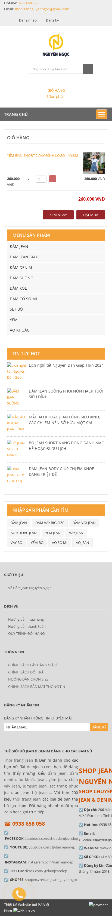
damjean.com (39, 766)
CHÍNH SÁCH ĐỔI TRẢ (25, 672)
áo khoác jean (32, 779)
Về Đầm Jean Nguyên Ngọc (29, 587)
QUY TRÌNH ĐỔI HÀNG (26, 633)
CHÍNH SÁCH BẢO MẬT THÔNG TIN (36, 686)
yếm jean (57, 779)
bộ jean (39, 792)
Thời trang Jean (18, 760)
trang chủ (16, 114)
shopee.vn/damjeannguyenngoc (51, 879)
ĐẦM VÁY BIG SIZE (49, 522)
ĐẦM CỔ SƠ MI (23, 298)
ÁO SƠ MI (59, 542)
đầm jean (57, 773)
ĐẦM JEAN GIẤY (24, 256)
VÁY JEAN (76, 532)
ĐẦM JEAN (19, 246)
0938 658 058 (28, 3)
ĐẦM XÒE (18, 288)
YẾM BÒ (37, 542)
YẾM (14, 319)
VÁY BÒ (16, 542)
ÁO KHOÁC (19, 330)
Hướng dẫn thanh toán (27, 626)
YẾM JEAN (53, 532)
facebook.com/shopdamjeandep (51, 838)
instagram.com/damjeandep (50, 862)
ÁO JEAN (82, 542)
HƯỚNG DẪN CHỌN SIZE (28, 679)
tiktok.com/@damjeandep (46, 870)
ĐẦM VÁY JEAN (84, 522)
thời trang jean (27, 799)
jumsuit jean (35, 786)
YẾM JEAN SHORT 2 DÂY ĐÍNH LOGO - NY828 (42, 155)
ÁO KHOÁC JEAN (24, 532)
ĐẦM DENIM (21, 267)
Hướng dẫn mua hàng (26, 619)
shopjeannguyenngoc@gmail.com (41, 9)
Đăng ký (52, 20)
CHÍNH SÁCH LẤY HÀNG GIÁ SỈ (32, 665)
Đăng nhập (28, 20)
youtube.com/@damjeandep (52, 847)
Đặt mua (90, 214)
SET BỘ (16, 309)
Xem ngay (58, 214)
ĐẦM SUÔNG (21, 277)
